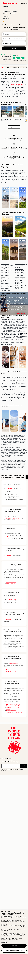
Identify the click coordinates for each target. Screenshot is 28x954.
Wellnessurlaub (10, 537)
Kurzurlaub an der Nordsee (13, 704)
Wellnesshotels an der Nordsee (11, 518)
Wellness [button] (5, 13)
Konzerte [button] (14, 11)
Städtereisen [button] (6, 16)
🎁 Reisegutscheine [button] (7, 21)
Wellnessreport (10, 488)
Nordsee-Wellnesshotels (15, 663)
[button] (14, 39)
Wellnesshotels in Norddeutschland (15, 706)
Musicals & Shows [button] (7, 9)
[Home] (2, 67)
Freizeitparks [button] (6, 6)
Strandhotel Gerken (11, 582)
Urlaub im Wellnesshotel (16, 84)
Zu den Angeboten (20, 313)
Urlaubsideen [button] (6, 18)
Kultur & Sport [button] (6, 11)
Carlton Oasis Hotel (11, 583)
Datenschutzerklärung (10, 938)
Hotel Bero (9, 669)
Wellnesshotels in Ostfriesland (14, 712)
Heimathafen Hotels (11, 710)
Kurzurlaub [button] (12, 13)
